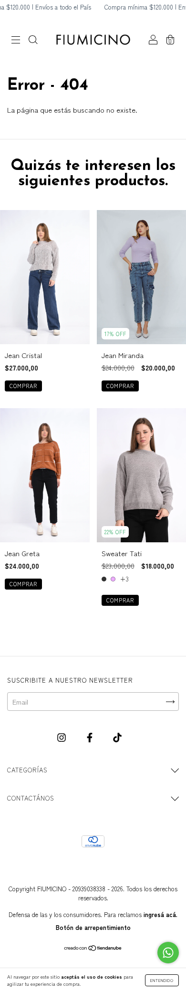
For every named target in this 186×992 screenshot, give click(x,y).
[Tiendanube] (93, 948)
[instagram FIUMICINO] (62, 737)
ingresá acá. (160, 914)
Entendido (162, 980)
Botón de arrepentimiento (93, 927)
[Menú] (16, 40)
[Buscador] (33, 40)
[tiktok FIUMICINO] (117, 737)
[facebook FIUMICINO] (90, 737)
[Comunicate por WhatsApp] (168, 952)
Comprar (23, 386)
